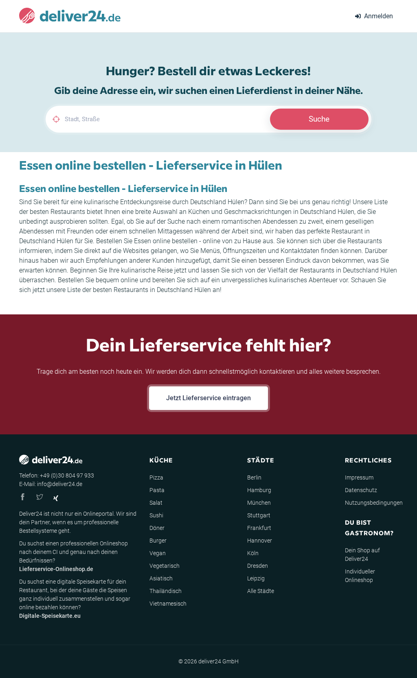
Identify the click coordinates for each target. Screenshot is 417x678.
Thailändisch (165, 591)
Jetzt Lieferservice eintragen (208, 398)
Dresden (257, 565)
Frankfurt (259, 528)
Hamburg (259, 490)
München (259, 502)
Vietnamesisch (168, 603)
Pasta (157, 490)
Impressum (359, 477)
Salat (155, 502)
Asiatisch (161, 578)
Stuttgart (258, 515)
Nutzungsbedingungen (374, 502)
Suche (319, 119)
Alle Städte (260, 591)
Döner (157, 528)
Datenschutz (361, 490)
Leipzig (256, 578)
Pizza (156, 477)
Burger (158, 540)
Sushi (156, 515)
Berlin (254, 477)
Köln (253, 553)
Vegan (157, 553)
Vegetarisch (164, 565)
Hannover (259, 540)
